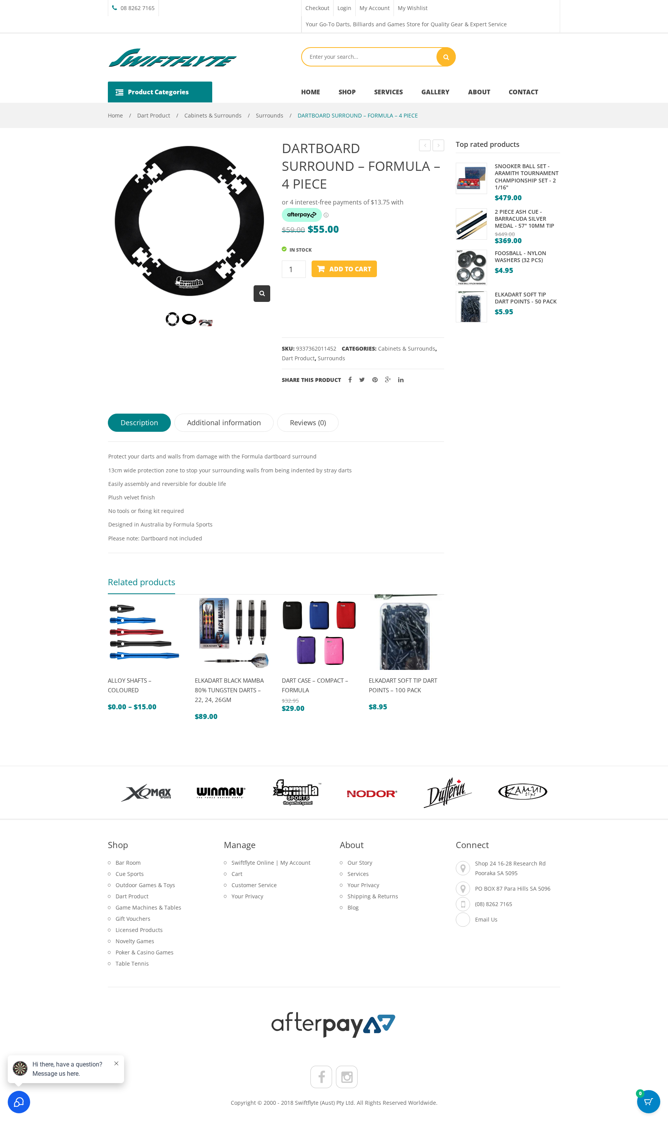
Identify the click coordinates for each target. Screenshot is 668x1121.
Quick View (117, 673)
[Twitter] (362, 380)
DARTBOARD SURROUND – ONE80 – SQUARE (425, 146)
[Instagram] (347, 1077)
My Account (375, 8)
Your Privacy (247, 896)
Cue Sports (130, 873)
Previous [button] (121, 792)
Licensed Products (139, 930)
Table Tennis (132, 963)
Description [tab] (139, 422)
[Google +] (388, 380)
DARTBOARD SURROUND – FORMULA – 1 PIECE (438, 146)
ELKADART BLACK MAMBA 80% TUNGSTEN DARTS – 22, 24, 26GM (229, 690)
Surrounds (269, 115)
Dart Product (153, 115)
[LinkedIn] (401, 380)
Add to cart (350, 269)
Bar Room (128, 862)
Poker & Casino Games (145, 952)
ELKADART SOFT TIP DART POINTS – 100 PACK (403, 685)
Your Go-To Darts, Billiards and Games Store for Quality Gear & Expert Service (406, 24)
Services (358, 873)
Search (446, 56)
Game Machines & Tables (148, 907)
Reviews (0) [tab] (308, 422)
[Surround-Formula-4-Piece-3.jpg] (205, 323)
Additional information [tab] (224, 422)
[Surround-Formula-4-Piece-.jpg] (189, 319)
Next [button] (546, 792)
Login (344, 8)
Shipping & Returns (373, 896)
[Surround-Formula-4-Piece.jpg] (172, 319)
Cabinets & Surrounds (213, 115)
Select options (135, 673)
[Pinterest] (375, 380)
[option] (145, 653)
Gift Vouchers (133, 918)
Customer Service (254, 885)
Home (115, 115)
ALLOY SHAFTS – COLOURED (130, 685)
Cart (237, 873)
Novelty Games (135, 941)
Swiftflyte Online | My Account (271, 862)
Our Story (360, 862)
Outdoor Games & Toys (145, 885)
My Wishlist (413, 8)
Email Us (486, 919)
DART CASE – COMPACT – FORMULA (315, 685)
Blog (353, 907)
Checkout (317, 8)
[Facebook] (350, 380)
